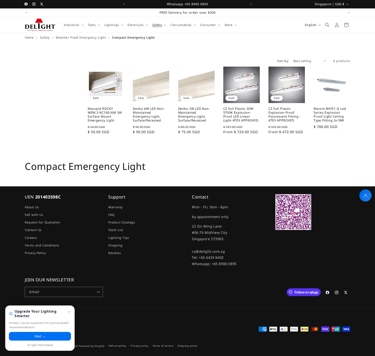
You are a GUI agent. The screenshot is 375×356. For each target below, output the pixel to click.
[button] (73, 25)
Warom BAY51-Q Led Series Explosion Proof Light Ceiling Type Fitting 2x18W (330, 115)
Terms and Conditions (42, 245)
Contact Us (33, 230)
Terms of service (163, 345)
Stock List (115, 230)
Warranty (115, 207)
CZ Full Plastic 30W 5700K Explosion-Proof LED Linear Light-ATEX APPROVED (240, 115)
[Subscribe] (98, 292)
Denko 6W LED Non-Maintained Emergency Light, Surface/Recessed (149, 115)
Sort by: (283, 61)
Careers (31, 238)
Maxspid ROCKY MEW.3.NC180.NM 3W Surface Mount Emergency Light (105, 115)
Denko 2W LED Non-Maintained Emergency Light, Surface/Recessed (194, 115)
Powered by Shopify (92, 346)
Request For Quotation (42, 222)
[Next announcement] (251, 4)
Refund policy (117, 345)
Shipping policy (187, 345)
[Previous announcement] (124, 4)
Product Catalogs (121, 222)
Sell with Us (34, 215)
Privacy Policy (35, 253)
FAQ (111, 215)
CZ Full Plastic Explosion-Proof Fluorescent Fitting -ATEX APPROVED (284, 115)
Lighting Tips (118, 238)
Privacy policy (139, 345)
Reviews (114, 253)
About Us (32, 207)
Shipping (115, 245)
